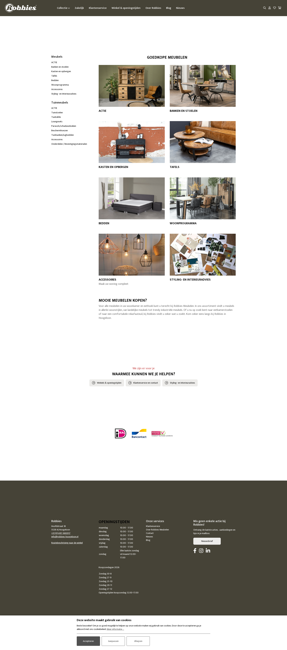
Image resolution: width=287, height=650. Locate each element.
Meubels (56, 56)
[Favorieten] (274, 8)
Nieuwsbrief (207, 541)
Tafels (54, 76)
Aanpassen (113, 641)
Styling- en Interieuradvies (63, 94)
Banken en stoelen (60, 67)
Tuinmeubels (59, 102)
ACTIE (54, 62)
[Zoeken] (264, 8)
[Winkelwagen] (279, 8)
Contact (150, 533)
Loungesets (56, 121)
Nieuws (149, 537)
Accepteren (88, 641)
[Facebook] (194, 551)
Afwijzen (138, 641)
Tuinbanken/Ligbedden (62, 135)
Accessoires (57, 89)
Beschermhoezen (59, 130)
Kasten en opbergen (61, 71)
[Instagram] (201, 551)
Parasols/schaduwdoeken (63, 126)
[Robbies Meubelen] (21, 8)
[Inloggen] (269, 8)
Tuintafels (56, 117)
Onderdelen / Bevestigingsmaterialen (69, 144)
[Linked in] (208, 551)
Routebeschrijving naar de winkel (67, 543)
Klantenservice (153, 526)
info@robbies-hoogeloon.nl (64, 537)
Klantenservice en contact (145, 383)
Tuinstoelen (57, 112)
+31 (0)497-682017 (60, 533)
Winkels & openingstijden (109, 383)
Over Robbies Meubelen (157, 530)
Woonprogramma (60, 85)
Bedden (55, 80)
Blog (148, 540)
